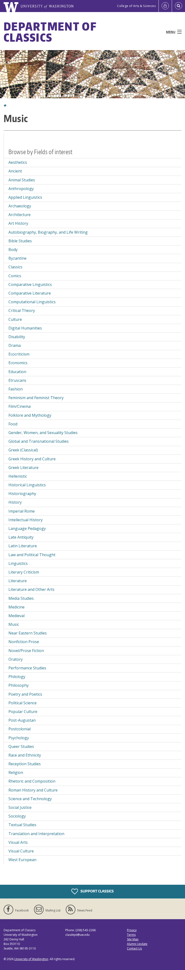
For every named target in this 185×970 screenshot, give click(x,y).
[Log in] (165, 6)
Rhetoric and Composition (31, 781)
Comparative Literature (29, 293)
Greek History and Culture (32, 459)
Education (17, 371)
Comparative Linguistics (30, 284)
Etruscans (17, 380)
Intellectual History (25, 519)
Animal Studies (21, 180)
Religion (15, 772)
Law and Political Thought (31, 554)
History (15, 502)
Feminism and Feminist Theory (36, 397)
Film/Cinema (19, 406)
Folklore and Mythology (29, 415)
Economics (17, 362)
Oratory (15, 659)
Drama (14, 345)
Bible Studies (20, 241)
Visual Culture (21, 851)
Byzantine (17, 258)
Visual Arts (18, 842)
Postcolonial (19, 729)
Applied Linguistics (25, 197)
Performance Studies (27, 668)
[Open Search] (178, 6)
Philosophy (18, 685)
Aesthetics (17, 162)
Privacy (132, 930)
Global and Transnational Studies (38, 441)
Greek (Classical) (23, 450)
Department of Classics (50, 32)
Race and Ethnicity (24, 755)
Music (13, 624)
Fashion (15, 389)
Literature (17, 580)
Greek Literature (23, 467)
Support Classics (97, 891)
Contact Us (134, 948)
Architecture (19, 214)
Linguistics (18, 563)
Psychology (18, 737)
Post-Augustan (22, 720)
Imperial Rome (21, 511)
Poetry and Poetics (25, 694)
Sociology (17, 816)
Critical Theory (21, 310)
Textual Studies (22, 824)
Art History (18, 223)
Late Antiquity (20, 537)
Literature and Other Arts (31, 589)
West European (22, 859)
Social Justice (20, 807)
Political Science (22, 703)
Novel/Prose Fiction (26, 650)
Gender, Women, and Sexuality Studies (43, 432)
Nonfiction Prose (23, 641)
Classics (15, 267)
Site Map (133, 939)
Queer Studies (21, 746)
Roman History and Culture (33, 790)
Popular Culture (22, 711)
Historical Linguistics (27, 485)
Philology (16, 676)
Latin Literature (22, 545)
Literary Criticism (23, 572)
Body (13, 249)
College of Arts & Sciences (136, 6)
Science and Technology (30, 798)
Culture (15, 319)
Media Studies (21, 598)
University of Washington (31, 959)
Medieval (16, 615)
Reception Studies (24, 763)
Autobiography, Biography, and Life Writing (48, 232)
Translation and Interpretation (36, 833)
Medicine (16, 607)
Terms (131, 935)
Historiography (22, 493)
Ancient (15, 171)
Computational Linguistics (32, 301)
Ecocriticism (18, 354)
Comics (14, 275)
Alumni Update (137, 944)
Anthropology (21, 188)
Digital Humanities (25, 328)
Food (12, 424)
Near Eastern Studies (27, 633)
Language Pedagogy (27, 528)
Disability (16, 336)
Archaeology (19, 206)
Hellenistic (17, 476)
